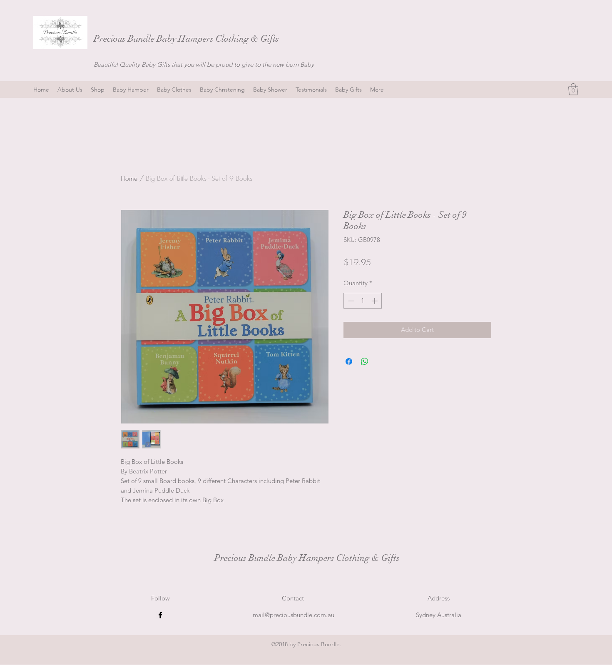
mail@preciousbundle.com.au (293, 615)
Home (129, 178)
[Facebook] (160, 615)
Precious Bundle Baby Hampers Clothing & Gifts (187, 38)
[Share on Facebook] (349, 361)
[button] (573, 89)
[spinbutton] (363, 301)
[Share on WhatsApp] (365, 361)
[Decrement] (350, 301)
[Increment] (375, 301)
